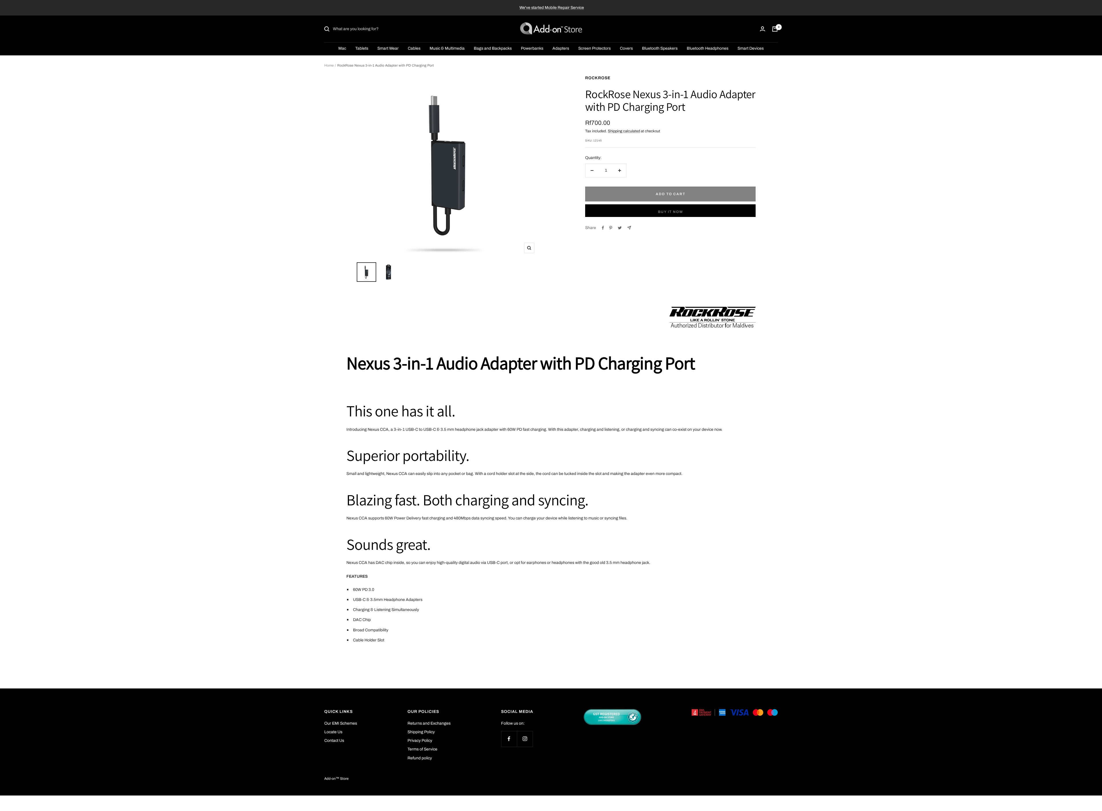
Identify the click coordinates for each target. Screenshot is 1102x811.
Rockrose (597, 78)
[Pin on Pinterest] (610, 228)
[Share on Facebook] (603, 228)
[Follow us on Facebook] (509, 739)
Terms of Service (422, 749)
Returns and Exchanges (429, 723)
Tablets (361, 48)
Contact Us (334, 740)
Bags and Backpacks (493, 48)
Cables (414, 48)
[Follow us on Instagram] (525, 739)
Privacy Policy (420, 740)
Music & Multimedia (447, 48)
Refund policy (420, 758)
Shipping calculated (624, 131)
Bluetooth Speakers (660, 48)
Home (329, 65)
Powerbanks (532, 48)
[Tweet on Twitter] (619, 228)
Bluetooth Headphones (707, 48)
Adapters (560, 48)
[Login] (762, 29)
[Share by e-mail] (629, 228)
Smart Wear (388, 48)
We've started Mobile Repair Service (551, 7)
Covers (626, 48)
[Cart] (775, 29)
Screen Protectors (594, 48)
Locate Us (333, 732)
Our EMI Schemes (340, 723)
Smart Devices (751, 48)
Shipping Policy (421, 732)
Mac (342, 48)
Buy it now (670, 212)
